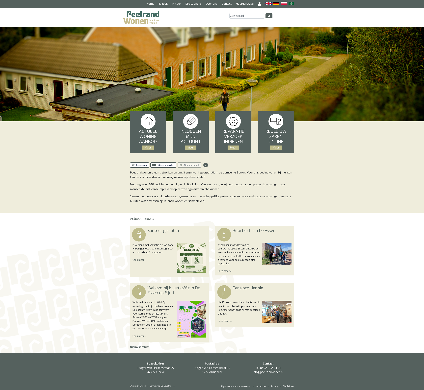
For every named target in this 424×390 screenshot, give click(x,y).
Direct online (193, 4)
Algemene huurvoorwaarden (236, 386)
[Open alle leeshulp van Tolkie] (205, 165)
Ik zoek (163, 4)
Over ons (211, 4)
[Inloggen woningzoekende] (259, 4)
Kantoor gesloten (163, 230)
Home (150, 4)
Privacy (274, 386)
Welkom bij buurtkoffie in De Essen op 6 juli (173, 290)
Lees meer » (139, 260)
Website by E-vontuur (139, 386)
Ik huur (176, 4)
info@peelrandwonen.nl (268, 372)
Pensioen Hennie (248, 288)
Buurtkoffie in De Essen (254, 230)
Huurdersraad (245, 4)
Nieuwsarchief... (141, 347)
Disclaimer (288, 386)
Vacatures (261, 386)
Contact (227, 4)
